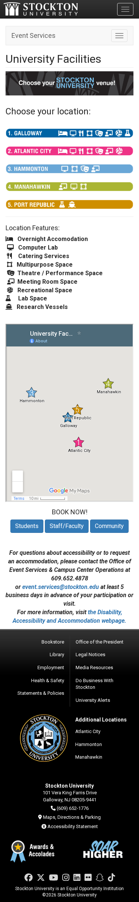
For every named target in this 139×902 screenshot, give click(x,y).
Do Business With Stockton (94, 684)
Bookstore (53, 642)
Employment (50, 667)
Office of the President (99, 642)
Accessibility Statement (72, 826)
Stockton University (41, 9)
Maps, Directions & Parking (72, 817)
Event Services (33, 35)
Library (57, 654)
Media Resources (94, 667)
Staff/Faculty (67, 526)
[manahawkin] (69, 186)
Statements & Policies (40, 693)
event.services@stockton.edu (60, 586)
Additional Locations (101, 720)
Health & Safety (47, 680)
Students (27, 526)
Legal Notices (90, 654)
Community (109, 526)
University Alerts (93, 700)
